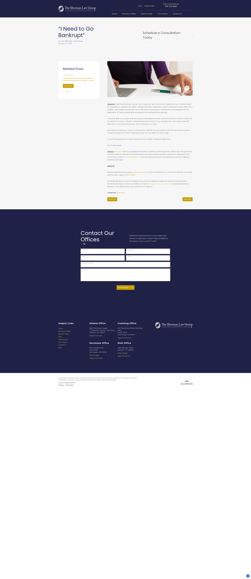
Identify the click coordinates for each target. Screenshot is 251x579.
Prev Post (112, 199)
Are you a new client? (88, 263)
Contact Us (62, 345)
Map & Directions (124, 356)
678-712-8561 (171, 6)
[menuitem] (116, 13)
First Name (85, 250)
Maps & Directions (96, 336)
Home (60, 328)
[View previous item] (64, 92)
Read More (68, 86)
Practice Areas (63, 334)
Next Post (187, 199)
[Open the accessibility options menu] (248, 576)
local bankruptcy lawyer (140, 172)
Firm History (62, 342)
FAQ (140, 6)
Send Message (123, 287)
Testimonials (149, 6)
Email (128, 256)
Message (84, 269)
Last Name (130, 250)
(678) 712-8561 (130, 175)
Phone (84, 256)
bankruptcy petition (132, 157)
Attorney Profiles (64, 331)
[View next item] (71, 92)
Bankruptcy (118, 151)
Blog (60, 348)
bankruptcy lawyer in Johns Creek (160, 184)
